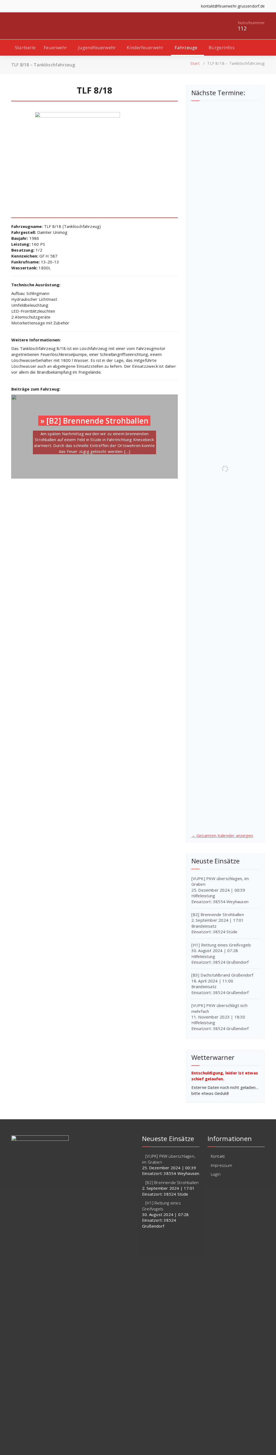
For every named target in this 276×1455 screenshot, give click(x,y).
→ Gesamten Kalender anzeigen (222, 835)
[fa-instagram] (20, 6)
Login (215, 1174)
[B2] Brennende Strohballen (97, 421)
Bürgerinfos (221, 47)
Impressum (221, 1165)
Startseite (25, 47)
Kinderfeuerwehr (145, 47)
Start (195, 63)
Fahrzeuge (186, 47)
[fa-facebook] (12, 6)
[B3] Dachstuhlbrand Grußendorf (222, 975)
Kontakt (218, 1156)
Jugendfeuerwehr (97, 47)
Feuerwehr (55, 47)
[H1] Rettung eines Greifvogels (221, 945)
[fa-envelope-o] (29, 6)
